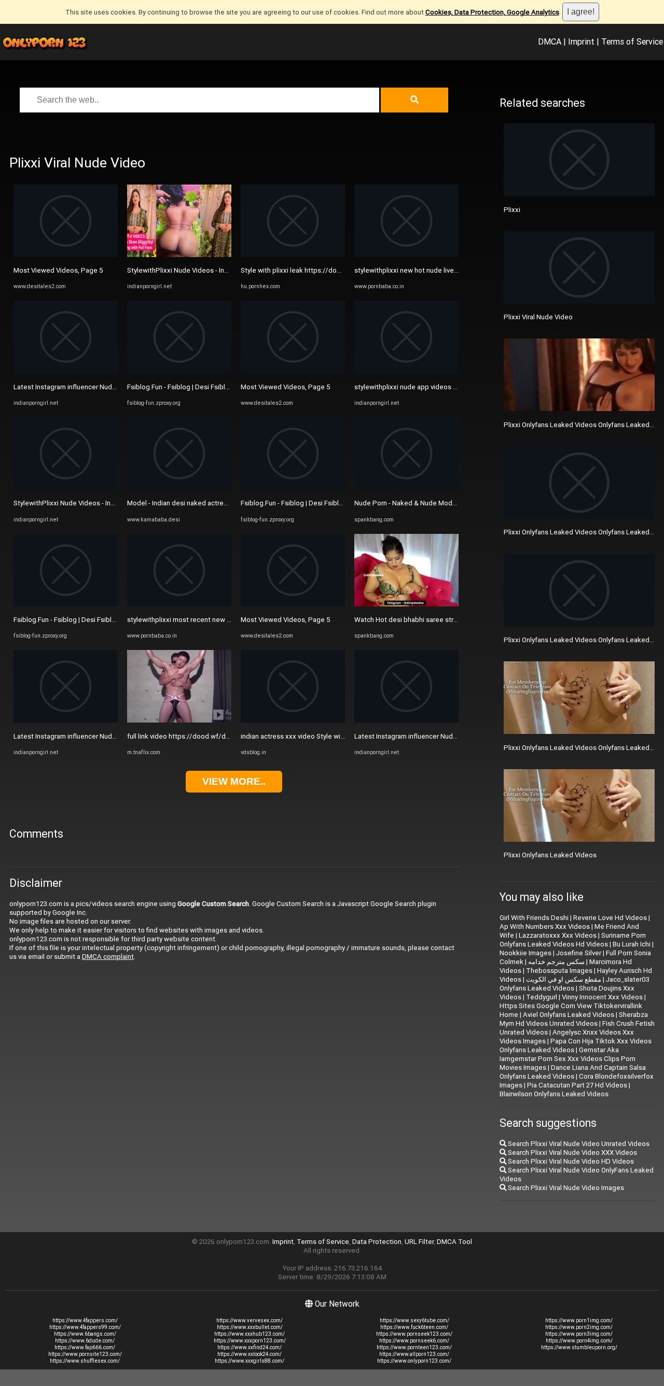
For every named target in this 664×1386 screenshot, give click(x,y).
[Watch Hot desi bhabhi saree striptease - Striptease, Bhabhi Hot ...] (406, 604)
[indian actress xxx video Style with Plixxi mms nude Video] (293, 720)
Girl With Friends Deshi (534, 917)
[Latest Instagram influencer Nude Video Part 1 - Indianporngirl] (65, 370)
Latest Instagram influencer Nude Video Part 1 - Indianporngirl (108, 387)
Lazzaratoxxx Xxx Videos (558, 935)
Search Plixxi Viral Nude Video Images (565, 1187)
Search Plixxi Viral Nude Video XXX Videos (571, 1152)
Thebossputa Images (559, 970)
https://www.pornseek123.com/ (414, 1334)
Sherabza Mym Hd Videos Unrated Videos (574, 1019)
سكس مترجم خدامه (556, 961)
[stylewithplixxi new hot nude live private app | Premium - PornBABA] (406, 254)
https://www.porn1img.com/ (579, 1320)
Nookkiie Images (525, 953)
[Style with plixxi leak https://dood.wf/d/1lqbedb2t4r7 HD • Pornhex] (293, 254)
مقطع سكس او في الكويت (563, 979)
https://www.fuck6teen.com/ (414, 1327)
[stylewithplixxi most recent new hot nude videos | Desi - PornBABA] (179, 604)
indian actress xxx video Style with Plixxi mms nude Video (329, 736)
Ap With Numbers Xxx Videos (545, 926)
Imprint (581, 41)
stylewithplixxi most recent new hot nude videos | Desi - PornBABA (230, 619)
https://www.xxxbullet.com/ (250, 1327)
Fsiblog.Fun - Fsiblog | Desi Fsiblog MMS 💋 (80, 619)
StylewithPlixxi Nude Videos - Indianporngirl (80, 503)
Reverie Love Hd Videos (610, 917)
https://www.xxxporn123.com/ (250, 1340)
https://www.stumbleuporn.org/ (579, 1347)
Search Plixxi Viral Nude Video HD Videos (570, 1161)
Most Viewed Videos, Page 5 (58, 270)
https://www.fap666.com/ (84, 1347)
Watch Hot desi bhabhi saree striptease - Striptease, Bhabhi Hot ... (456, 619)
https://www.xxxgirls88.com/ (249, 1360)
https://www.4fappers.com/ (85, 1320)
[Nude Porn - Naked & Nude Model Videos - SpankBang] (406, 487)
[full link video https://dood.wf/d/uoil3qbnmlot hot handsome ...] (179, 720)
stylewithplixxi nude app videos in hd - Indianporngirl (434, 387)
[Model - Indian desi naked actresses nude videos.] (179, 487)
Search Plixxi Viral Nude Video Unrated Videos (577, 1143)
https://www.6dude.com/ (85, 1340)
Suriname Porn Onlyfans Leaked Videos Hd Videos (573, 940)
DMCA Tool (454, 1241)
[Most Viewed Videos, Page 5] (65, 254)
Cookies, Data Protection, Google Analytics (492, 12)
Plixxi (512, 209)
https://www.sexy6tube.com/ (414, 1320)
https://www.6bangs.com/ (85, 1334)
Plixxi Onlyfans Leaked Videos (550, 855)
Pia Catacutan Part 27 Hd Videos (577, 1085)
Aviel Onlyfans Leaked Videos (568, 1014)
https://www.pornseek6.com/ (414, 1340)
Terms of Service (632, 41)
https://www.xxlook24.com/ (249, 1354)
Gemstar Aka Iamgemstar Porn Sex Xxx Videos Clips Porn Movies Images (567, 1058)
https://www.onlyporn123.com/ (414, 1360)
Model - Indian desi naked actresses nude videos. (203, 503)
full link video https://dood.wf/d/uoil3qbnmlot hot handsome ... (224, 736)
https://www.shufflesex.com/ (85, 1360)
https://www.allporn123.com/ (414, 1354)
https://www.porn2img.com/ (579, 1327)
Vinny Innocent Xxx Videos (602, 997)
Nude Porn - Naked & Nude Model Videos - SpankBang (437, 503)
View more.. (234, 781)
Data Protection (377, 1241)
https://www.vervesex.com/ (249, 1320)
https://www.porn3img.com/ (579, 1334)
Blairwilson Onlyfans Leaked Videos (554, 1094)
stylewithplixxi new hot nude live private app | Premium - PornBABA (457, 270)
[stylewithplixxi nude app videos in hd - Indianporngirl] (406, 370)
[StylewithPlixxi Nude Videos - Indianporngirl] (65, 487)
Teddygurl (541, 997)
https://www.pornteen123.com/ (414, 1347)
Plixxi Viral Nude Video (538, 317)
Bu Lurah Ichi (632, 944)
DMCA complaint (108, 956)
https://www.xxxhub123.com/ (249, 1334)
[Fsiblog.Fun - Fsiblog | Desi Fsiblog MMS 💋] (65, 604)
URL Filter (419, 1241)
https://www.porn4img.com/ (579, 1340)
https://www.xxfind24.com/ (249, 1347)
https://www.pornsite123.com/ (85, 1354)
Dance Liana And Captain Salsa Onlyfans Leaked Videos (573, 1072)
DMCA (549, 41)
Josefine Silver (578, 953)
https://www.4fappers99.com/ (85, 1327)
